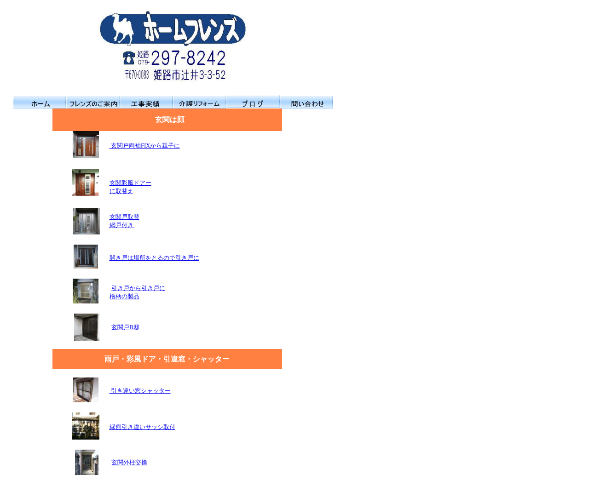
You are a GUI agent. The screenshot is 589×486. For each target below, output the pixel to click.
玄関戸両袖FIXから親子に (145, 145)
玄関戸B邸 (125, 327)
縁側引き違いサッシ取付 (142, 426)
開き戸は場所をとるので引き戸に (154, 257)
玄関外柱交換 (129, 462)
